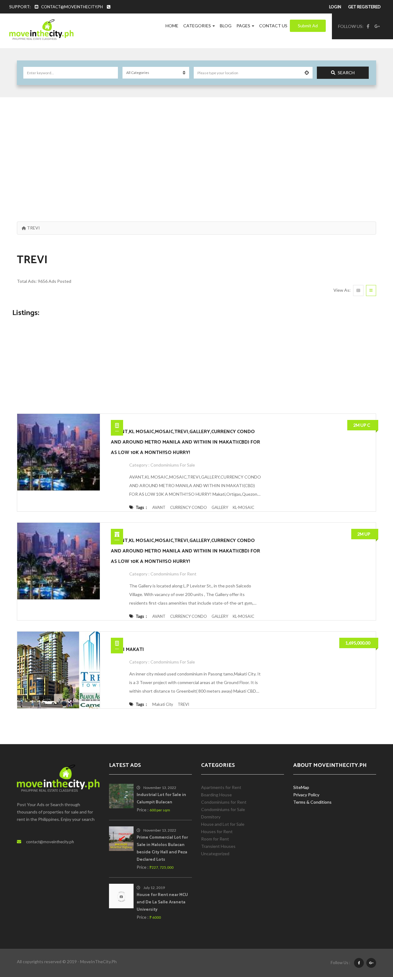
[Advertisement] (196, 152)
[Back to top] (373, 938)
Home (171, 25)
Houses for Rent (217, 831)
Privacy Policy (306, 794)
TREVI (183, 704)
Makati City (162, 704)
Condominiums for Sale (172, 464)
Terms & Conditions (312, 802)
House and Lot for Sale (222, 824)
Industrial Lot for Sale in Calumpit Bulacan (161, 798)
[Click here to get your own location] (307, 73)
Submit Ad (308, 25)
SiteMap (301, 787)
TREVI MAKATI (127, 649)
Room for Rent (215, 838)
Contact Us (273, 25)
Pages (243, 25)
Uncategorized (215, 853)
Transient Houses (218, 846)
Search (346, 72)
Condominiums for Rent (173, 573)
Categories (197, 25)
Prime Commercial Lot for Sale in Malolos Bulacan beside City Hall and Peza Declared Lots (162, 848)
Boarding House (216, 794)
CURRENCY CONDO (188, 507)
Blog (226, 25)
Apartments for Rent (221, 787)
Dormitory (210, 816)
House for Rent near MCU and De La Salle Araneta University (162, 902)
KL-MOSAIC (243, 507)
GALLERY (220, 507)
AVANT (158, 507)
